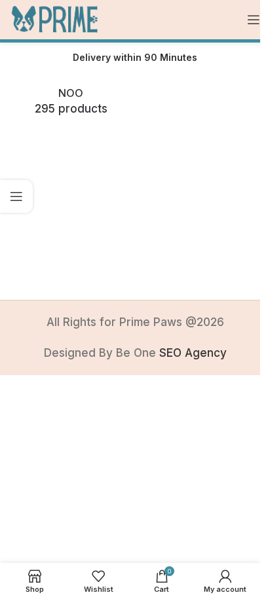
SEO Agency (193, 352)
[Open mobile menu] (254, 20)
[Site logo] (55, 19)
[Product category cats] (71, 102)
